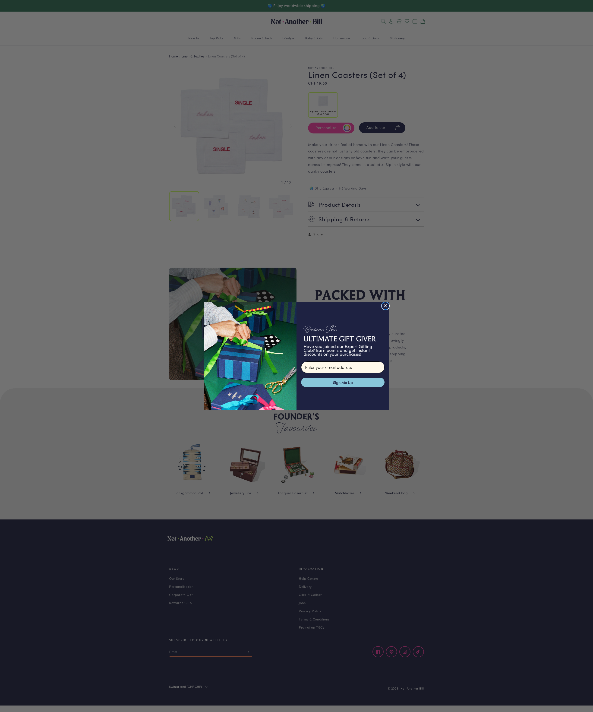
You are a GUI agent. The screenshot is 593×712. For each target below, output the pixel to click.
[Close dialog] (385, 306)
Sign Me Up (343, 382)
